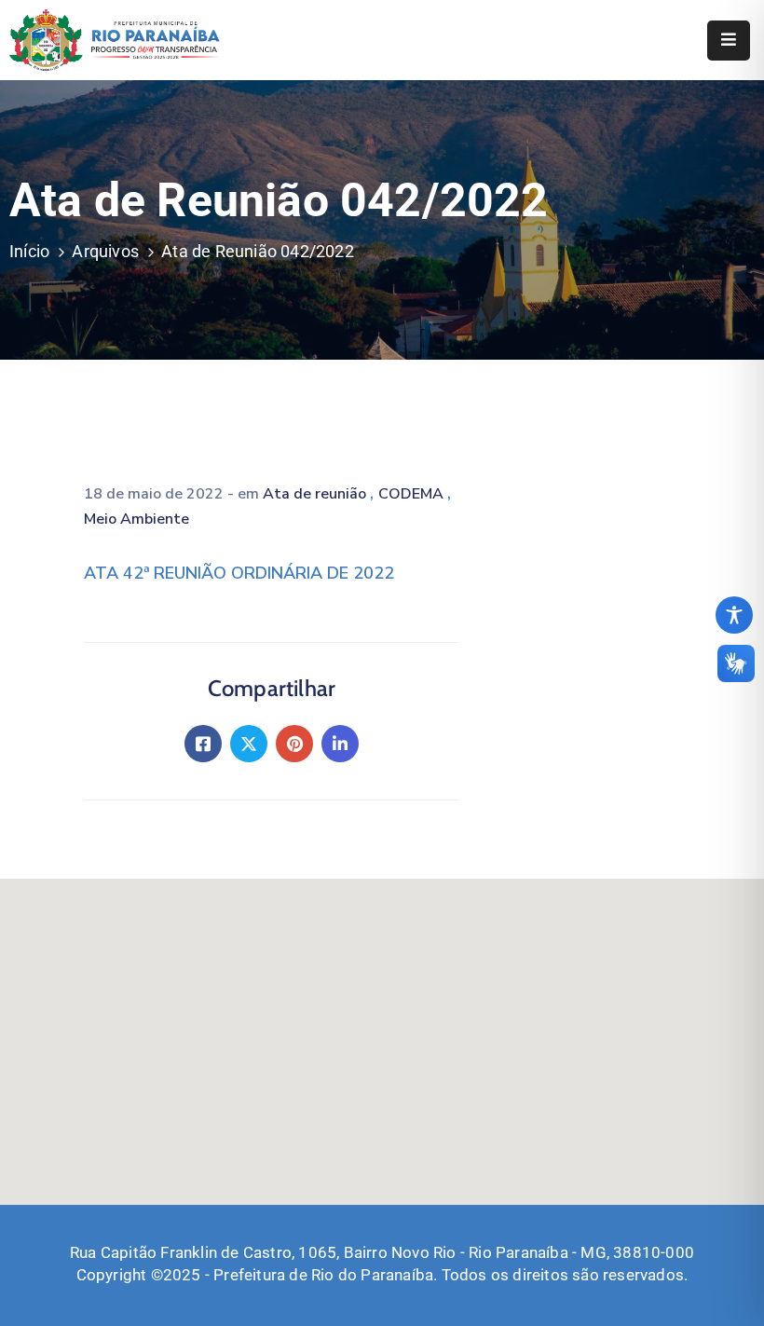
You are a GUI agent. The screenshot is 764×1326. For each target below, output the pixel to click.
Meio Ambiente (136, 519)
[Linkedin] (340, 743)
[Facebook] (203, 743)
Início (29, 251)
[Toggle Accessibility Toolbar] (734, 615)
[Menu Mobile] (728, 41)
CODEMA (412, 494)
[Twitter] (248, 743)
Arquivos (105, 251)
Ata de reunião (316, 494)
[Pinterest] (294, 743)
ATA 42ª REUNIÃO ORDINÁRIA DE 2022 (239, 573)
